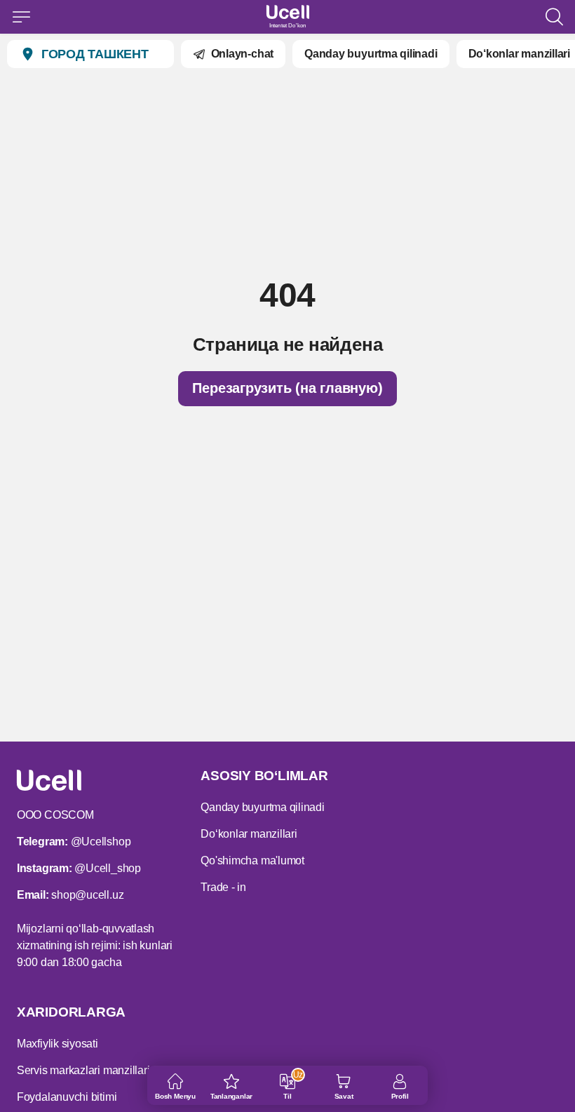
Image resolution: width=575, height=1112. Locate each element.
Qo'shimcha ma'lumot (252, 860)
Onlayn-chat (242, 54)
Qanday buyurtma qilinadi (370, 54)
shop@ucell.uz (87, 895)
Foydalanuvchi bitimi (66, 1097)
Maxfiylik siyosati (57, 1044)
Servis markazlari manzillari (83, 1070)
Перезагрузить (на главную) (287, 388)
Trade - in (223, 887)
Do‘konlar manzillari (519, 54)
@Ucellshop (101, 842)
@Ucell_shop (107, 868)
